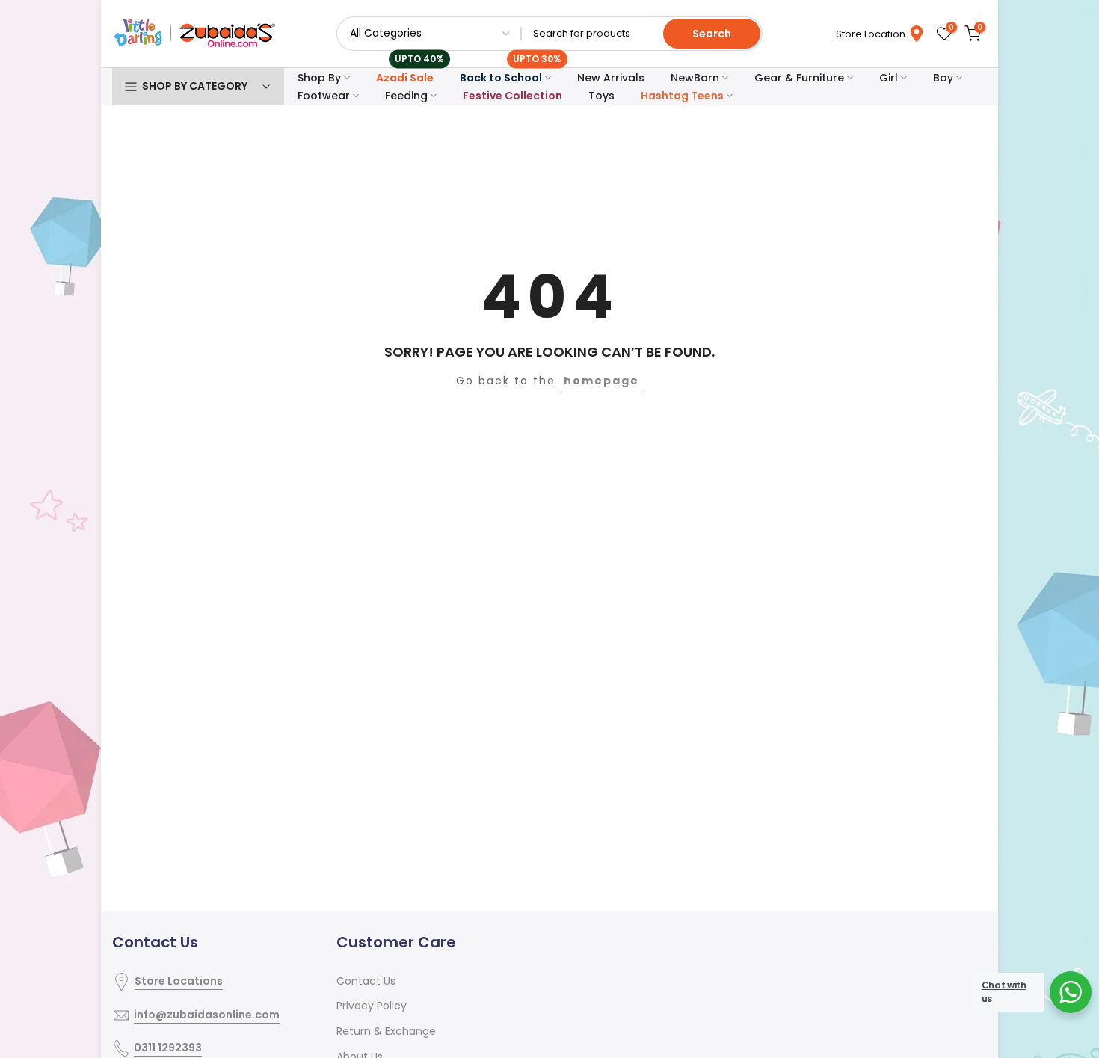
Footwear (324, 95)
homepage (601, 380)
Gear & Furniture (799, 77)
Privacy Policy (371, 1005)
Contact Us (365, 981)
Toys (601, 95)
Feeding (406, 95)
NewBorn (695, 77)
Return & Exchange (386, 1031)
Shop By (319, 77)
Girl (888, 77)
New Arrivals (610, 77)
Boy (943, 77)
